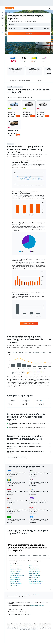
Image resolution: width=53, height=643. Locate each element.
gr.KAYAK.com (9, 594)
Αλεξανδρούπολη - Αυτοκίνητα (17, 575)
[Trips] (2, 29)
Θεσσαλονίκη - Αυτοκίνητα (16, 565)
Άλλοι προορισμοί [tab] (13, 555)
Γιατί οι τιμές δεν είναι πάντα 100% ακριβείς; (19, 614)
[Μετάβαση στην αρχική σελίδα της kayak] (9, 8)
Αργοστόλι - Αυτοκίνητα (34, 575)
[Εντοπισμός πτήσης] (2, 25)
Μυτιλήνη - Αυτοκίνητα (15, 579)
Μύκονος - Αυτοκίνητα (34, 577)
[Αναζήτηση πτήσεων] (2, 12)
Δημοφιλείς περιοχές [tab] (25, 555)
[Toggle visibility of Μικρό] (32, 251)
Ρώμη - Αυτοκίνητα (33, 579)
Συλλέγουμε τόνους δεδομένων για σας (18, 611)
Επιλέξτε (18, 116)
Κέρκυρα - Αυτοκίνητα (15, 571)
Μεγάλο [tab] (21, 352)
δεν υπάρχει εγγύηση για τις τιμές (36, 605)
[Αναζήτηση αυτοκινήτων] (2, 18)
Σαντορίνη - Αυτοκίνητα (34, 571)
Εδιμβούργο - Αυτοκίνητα (15, 583)
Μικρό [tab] (9, 352)
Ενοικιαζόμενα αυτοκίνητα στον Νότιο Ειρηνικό (29, 594)
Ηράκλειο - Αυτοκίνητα (34, 569)
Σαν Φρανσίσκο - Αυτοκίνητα (36, 581)
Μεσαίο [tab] (15, 352)
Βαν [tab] (30, 352)
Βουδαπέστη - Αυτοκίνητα (16, 569)
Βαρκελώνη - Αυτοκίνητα (35, 583)
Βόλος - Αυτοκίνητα (14, 573)
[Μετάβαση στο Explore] (2, 22)
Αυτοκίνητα (16, 594)
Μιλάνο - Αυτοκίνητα (14, 577)
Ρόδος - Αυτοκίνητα (33, 565)
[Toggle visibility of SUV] (21, 251)
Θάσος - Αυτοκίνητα (14, 585)
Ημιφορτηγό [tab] (36, 352)
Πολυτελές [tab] (43, 352)
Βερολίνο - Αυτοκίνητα (15, 581)
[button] (2, 8)
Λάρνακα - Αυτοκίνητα (15, 567)
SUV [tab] (26, 352)
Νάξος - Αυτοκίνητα (33, 573)
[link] (29, 323)
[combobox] (15, 21)
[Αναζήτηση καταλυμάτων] (2, 15)
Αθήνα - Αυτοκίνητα (33, 567)
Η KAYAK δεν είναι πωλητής (15, 609)
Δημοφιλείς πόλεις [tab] (36, 555)
